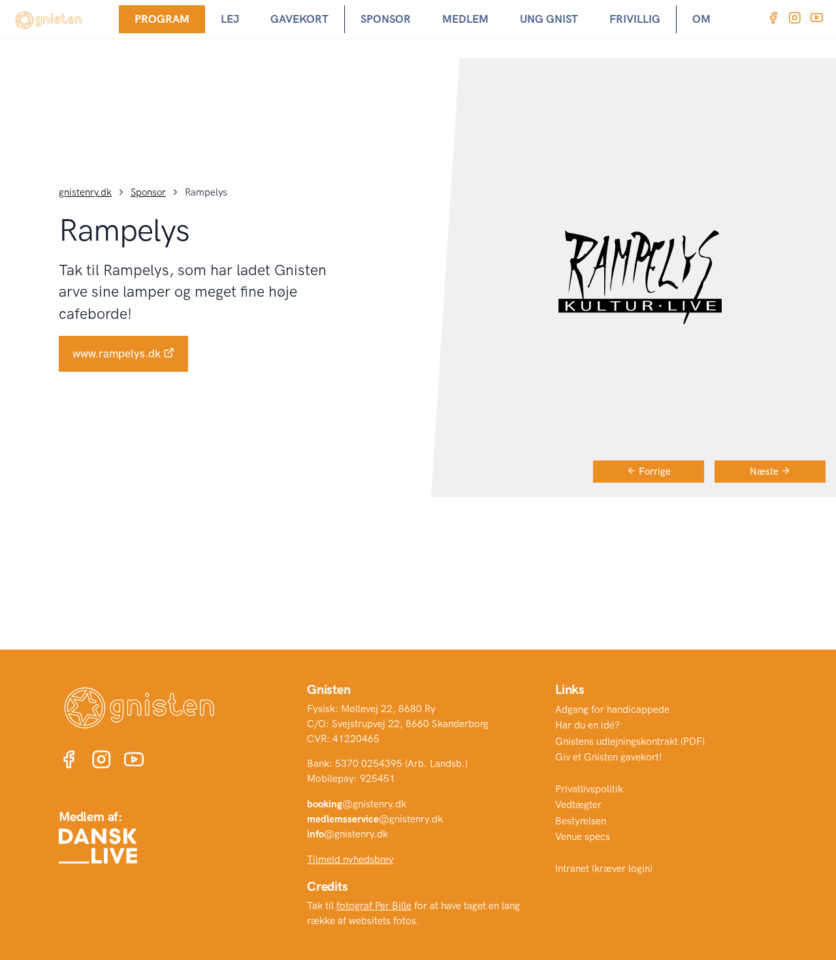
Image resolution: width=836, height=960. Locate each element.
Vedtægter (578, 805)
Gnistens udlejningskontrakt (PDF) (630, 741)
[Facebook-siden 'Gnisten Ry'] (773, 19)
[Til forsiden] (49, 19)
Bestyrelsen (580, 821)
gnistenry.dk (85, 192)
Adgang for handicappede (612, 709)
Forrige (653, 471)
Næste (765, 471)
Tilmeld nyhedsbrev (350, 859)
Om (701, 18)
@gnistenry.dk (356, 804)
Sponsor (386, 18)
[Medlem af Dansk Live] (98, 845)
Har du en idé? (587, 725)
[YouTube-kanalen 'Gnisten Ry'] (817, 19)
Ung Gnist (549, 18)
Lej (230, 18)
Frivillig (634, 18)
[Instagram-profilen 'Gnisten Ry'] (794, 19)
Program (162, 18)
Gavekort (299, 18)
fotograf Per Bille (373, 906)
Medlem (465, 18)
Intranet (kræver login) (603, 869)
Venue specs (582, 837)
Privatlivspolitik (589, 789)
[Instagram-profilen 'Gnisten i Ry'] (101, 761)
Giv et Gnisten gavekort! (608, 757)
